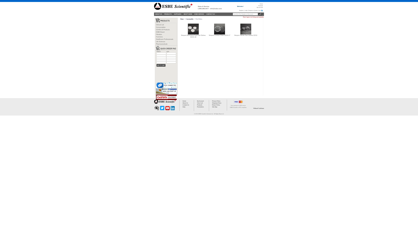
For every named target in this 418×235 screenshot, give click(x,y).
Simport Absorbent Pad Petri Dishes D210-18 (193, 36)
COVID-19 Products (163, 29)
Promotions (200, 107)
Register (241, 10)
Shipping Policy (216, 103)
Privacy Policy (216, 101)
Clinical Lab (160, 25)
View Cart (200, 103)
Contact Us (186, 105)
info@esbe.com (216, 8)
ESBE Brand (160, 32)
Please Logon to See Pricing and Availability (253, 17)
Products (199, 105)
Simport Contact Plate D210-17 (219, 35)
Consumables (160, 27)
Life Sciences (160, 41)
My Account (260, 7)
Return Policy (216, 105)
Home (261, 4)
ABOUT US (158, 14)
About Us (185, 103)
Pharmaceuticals (161, 44)
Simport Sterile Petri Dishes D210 (245, 35)
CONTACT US (210, 14)
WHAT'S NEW (188, 14)
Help (184, 107)
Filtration (159, 34)
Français (260, 5)
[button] (258, 103)
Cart (259, 10)
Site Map (214, 107)
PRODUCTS (168, 14)
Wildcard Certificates (258, 108)
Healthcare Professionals (164, 39)
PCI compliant (242, 107)
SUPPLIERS (177, 14)
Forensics (159, 37)
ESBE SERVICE (199, 14)
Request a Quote (252, 10)
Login (246, 10)
